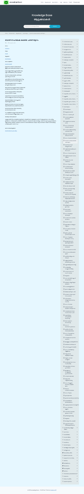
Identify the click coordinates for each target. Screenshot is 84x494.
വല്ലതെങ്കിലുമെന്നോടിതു (70, 264)
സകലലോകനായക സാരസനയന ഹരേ (70, 312)
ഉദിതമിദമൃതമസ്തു (69, 416)
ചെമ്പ (6, 53)
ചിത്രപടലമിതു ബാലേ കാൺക (70, 202)
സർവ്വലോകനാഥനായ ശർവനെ (70, 338)
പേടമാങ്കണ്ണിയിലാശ (69, 286)
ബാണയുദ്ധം (25, 33)
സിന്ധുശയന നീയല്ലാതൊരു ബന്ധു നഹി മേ (70, 300)
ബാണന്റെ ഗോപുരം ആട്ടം (11, 131)
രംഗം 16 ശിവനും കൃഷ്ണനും (69, 408)
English (70, 2)
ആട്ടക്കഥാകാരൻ (69, 112)
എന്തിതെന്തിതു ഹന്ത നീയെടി (69, 257)
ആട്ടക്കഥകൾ (48, 2)
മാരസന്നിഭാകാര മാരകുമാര (69, 246)
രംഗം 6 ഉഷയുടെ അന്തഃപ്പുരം (69, 214)
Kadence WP (53, 490)
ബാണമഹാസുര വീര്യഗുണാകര (69, 145)
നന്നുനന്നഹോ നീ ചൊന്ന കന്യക (69, 272)
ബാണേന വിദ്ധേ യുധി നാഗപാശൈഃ (70, 295)
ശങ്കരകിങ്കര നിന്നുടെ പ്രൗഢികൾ (70, 367)
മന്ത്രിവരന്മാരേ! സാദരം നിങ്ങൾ (70, 156)
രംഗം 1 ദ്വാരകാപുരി (69, 114)
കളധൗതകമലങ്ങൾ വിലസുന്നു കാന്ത (69, 135)
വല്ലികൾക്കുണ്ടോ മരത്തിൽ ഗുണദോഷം (70, 261)
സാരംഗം (7, 48)
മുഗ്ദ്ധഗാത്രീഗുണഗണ (70, 289)
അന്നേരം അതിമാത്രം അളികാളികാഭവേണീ (70, 198)
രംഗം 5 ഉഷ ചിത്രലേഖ (70, 164)
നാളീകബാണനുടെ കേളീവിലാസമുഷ (69, 182)
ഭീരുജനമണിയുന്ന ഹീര (70, 291)
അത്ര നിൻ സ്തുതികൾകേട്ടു (69, 379)
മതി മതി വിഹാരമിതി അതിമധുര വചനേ (70, 171)
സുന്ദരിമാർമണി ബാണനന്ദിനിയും (69, 167)
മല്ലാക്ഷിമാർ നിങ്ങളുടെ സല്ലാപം (70, 225)
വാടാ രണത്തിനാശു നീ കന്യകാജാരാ (70, 279)
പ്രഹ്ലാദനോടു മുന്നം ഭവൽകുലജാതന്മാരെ (70, 424)
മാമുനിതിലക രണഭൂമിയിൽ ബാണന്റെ (68, 317)
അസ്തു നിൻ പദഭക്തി (70, 421)
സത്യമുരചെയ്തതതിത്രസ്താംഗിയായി (73, 175)
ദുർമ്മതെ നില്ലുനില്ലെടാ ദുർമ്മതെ (70, 283)
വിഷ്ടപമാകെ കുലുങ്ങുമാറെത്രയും (69, 354)
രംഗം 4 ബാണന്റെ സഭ (70, 153)
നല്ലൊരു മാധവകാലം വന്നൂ (70, 122)
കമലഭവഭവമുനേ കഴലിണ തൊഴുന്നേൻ (70, 308)
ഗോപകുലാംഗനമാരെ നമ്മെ (70, 229)
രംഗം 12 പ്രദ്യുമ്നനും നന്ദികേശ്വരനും (69, 334)
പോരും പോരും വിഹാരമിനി (68, 178)
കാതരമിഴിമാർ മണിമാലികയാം (69, 401)
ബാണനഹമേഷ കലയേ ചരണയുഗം (37, 33)
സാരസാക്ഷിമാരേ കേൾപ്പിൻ (69, 118)
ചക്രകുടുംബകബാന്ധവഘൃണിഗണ (73, 405)
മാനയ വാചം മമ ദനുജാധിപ (69, 161)
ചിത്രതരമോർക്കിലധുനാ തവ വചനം (70, 150)
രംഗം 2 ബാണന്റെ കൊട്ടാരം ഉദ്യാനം (69, 126)
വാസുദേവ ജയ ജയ (69, 376)
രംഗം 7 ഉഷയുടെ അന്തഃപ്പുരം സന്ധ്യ (69, 238)
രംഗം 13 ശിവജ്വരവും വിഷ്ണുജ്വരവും (69, 350)
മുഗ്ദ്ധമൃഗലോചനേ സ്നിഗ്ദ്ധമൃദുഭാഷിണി (69, 242)
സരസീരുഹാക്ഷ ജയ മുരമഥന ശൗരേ (70, 412)
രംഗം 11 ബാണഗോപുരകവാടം (70, 326)
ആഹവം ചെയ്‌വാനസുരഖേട (69, 389)
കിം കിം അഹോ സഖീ (70, 186)
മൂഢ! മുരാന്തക (68, 395)
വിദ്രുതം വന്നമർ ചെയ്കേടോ (68, 359)
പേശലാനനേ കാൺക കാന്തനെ (70, 218)
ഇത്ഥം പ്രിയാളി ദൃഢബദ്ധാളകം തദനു (70, 234)
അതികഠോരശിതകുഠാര (70, 344)
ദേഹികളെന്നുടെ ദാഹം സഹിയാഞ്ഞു (70, 363)
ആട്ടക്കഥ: (67, 275)
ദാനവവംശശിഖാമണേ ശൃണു (70, 253)
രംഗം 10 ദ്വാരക (68, 304)
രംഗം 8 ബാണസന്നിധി (70, 249)
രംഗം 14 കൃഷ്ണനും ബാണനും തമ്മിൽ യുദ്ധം (69, 385)
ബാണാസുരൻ (8, 64)
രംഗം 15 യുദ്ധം (68, 393)
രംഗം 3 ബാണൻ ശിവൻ (70, 138)
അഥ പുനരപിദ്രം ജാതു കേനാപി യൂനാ (70, 189)
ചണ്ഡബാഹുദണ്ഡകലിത (70, 347)
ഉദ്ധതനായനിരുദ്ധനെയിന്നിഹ (72, 398)
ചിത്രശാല (65, 2)
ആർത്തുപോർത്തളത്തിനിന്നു (71, 342)
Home (42, 2)
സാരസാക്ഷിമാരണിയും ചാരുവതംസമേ (70, 130)
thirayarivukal (76, 2)
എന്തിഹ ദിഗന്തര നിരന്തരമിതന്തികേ (69, 330)
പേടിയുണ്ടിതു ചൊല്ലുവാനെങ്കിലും (69, 268)
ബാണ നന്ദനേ (68, 222)
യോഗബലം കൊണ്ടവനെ (68, 210)
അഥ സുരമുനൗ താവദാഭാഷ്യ (68, 322)
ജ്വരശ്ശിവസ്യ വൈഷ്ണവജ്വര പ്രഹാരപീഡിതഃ (68, 372)
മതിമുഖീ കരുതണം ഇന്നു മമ (69, 206)
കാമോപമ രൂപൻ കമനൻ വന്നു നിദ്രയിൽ (70, 193)
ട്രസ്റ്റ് (61, 2)
